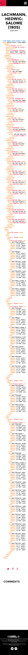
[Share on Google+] (17, 569)
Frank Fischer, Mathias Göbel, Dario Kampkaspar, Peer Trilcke (14, 641)
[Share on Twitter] (8, 569)
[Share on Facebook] (13, 569)
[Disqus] (14, 603)
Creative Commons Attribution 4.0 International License (18, 639)
